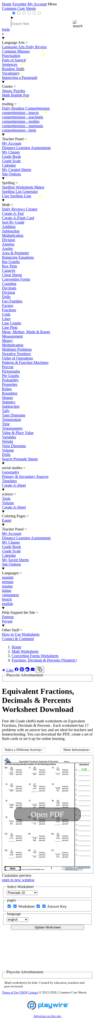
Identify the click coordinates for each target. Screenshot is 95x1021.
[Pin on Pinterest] (22, 670)
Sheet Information (76, 750)
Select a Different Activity (24, 750)
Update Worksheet (48, 927)
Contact (33, 992)
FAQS (23, 992)
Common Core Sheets (19, 8)
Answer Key (57, 906)
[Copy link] (40, 669)
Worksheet (27, 906)
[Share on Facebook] (17, 670)
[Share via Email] (33, 670)
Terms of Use (10, 992)
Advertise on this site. (47, 1016)
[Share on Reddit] (27, 670)
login (6, 29)
